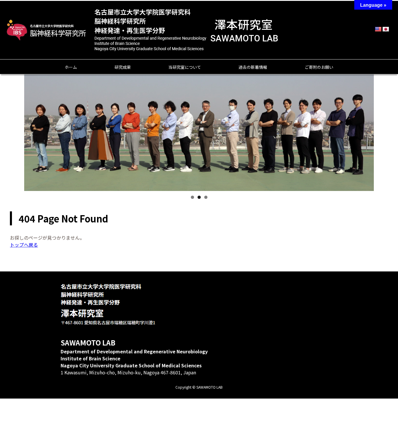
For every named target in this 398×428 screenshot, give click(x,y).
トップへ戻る (24, 244)
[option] (199, 138)
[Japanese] (385, 29)
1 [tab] (192, 197)
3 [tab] (205, 197)
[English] (378, 29)
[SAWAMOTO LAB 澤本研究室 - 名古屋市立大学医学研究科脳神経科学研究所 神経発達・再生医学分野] (186, 44)
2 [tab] (199, 197)
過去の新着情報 (253, 67)
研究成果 (123, 67)
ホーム (71, 67)
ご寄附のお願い (319, 67)
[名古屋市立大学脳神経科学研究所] (47, 30)
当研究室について (184, 67)
